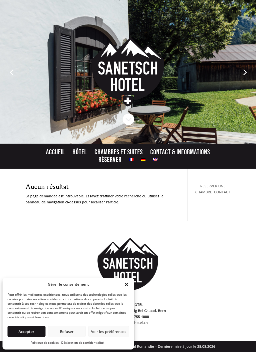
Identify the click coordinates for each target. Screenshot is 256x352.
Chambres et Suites (118, 153)
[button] (126, 284)
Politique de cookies (44, 342)
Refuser (67, 331)
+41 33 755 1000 (135, 316)
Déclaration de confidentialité (82, 342)
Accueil (55, 153)
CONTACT (222, 192)
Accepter (26, 331)
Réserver (110, 161)
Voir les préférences (108, 331)
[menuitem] (131, 161)
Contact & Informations (180, 153)
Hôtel (79, 153)
